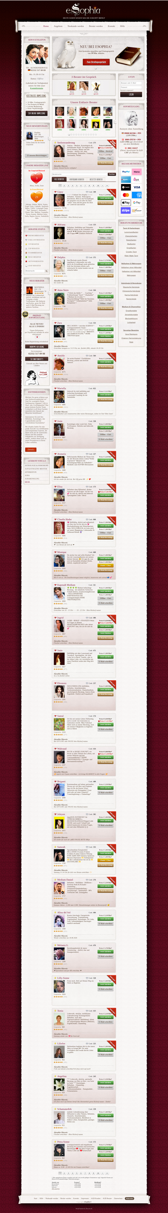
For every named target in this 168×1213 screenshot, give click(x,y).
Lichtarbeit (131, 322)
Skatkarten (131, 244)
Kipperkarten (131, 240)
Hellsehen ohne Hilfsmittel (131, 267)
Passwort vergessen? (126, 90)
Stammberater (35, 253)
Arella (37, 186)
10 (98, 185)
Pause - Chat (105, 565)
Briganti (61, 781)
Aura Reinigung (131, 334)
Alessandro (42, 210)
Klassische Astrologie (131, 287)
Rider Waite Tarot (131, 256)
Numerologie (131, 299)
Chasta (27, 212)
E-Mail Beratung (105, 163)
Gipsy (60, 191)
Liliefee (61, 1043)
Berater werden (96, 26)
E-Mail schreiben (105, 439)
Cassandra (44, 212)
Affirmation (30, 472)
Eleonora (61, 683)
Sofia (27, 216)
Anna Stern (63, 290)
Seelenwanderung (66, 142)
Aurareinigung (32, 479)
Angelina (61, 1076)
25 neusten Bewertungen (36, 155)
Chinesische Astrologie (131, 291)
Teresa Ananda (31, 214)
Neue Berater (34, 257)
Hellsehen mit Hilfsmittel (131, 271)
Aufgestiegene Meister (36, 469)
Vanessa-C (34, 210)
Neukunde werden (76, 26)
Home (46, 26)
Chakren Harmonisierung (131, 338)
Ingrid (60, 617)
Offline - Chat (105, 158)
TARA (32, 208)
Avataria (61, 453)
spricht (71, 94)
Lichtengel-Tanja (42, 208)
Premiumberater (36, 236)
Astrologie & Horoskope (36, 465)
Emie (42, 186)
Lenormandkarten (131, 232)
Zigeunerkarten (131, 236)
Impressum (85, 1198)
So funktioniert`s (36, 359)
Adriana (61, 224)
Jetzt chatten (105, 336)
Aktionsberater (35, 261)
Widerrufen (129, 1198)
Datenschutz (118, 1198)
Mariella (61, 388)
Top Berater (33, 248)
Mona (32, 186)
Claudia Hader (64, 519)
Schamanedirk (64, 1109)
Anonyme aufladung (37, 346)
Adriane (28, 204)
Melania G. (63, 945)
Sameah (61, 847)
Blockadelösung (131, 318)
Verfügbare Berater (76, 179)
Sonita (45, 204)
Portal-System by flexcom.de (84, 1208)
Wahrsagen (131, 275)
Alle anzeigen (56, 1188)
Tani (28, 210)
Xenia (60, 1010)
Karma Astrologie (131, 295)
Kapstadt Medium (66, 584)
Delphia (61, 257)
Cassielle (38, 206)
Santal (60, 716)
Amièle (61, 355)
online (59, 117)
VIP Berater (33, 244)
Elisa (59, 486)
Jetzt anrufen (105, 198)
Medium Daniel (65, 879)
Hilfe (122, 26)
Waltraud (61, 748)
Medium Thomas (37, 288)
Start (35, 1198)
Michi (40, 204)
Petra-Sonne (63, 1141)
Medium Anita (42, 214)
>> (107, 185)
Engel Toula (29, 206)
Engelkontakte (131, 311)
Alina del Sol (63, 912)
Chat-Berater (34, 266)
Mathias (37, 212)
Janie (59, 650)
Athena (34, 204)
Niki (32, 212)
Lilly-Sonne (63, 978)
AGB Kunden (95, 1198)
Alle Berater (59, 179)
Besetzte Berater (96, 179)
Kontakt (111, 26)
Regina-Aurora (35, 216)
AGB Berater (107, 1198)
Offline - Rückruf (105, 151)
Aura (27, 475)
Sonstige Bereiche (131, 330)
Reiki (131, 342)
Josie (59, 421)
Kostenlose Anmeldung (36, 95)
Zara (59, 322)
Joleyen (61, 814)
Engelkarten (131, 248)
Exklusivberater (36, 240)
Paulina (37, 133)
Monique (61, 552)
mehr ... (28, 482)
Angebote (58, 26)
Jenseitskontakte (131, 315)
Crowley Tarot (131, 252)
